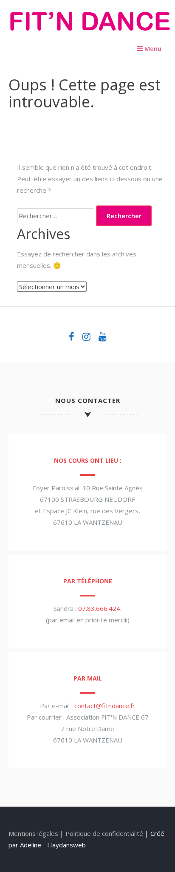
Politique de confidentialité (104, 833)
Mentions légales (33, 833)
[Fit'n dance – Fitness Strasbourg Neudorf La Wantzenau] (89, 33)
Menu (152, 48)
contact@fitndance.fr (104, 705)
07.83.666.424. (99, 608)
